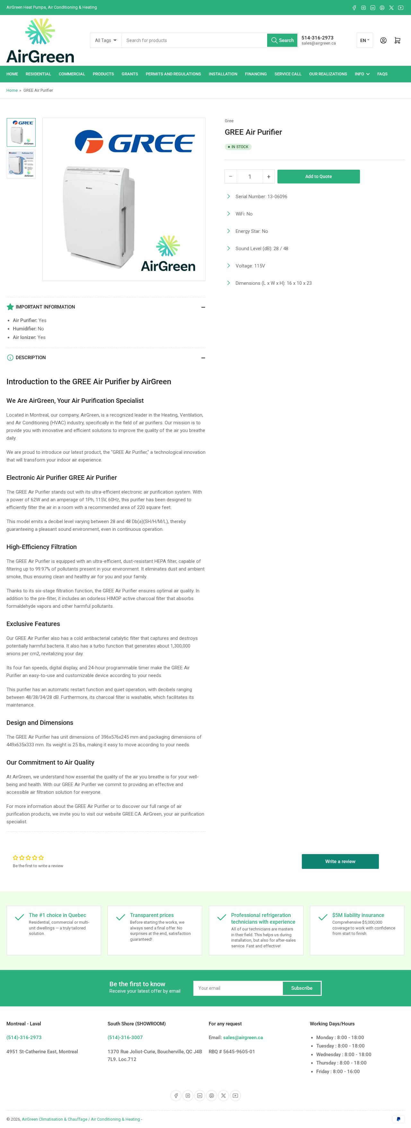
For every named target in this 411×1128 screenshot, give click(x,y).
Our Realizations (328, 74)
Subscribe (301, 988)
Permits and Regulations (173, 74)
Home (12, 74)
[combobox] (210, 40)
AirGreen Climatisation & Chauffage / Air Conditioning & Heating (81, 1119)
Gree (229, 120)
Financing (256, 74)
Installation (223, 74)
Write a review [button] (340, 861)
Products (103, 74)
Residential (38, 74)
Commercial (72, 74)
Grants (130, 74)
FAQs (382, 74)
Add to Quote (318, 176)
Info (359, 74)
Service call (288, 74)
